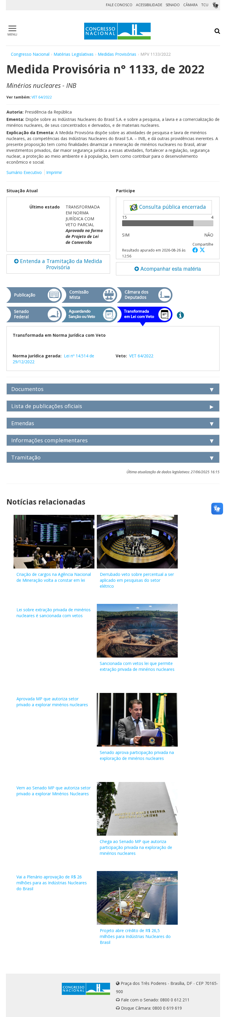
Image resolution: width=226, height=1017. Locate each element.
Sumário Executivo (24, 172)
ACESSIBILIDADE (149, 4)
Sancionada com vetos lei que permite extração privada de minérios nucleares (137, 666)
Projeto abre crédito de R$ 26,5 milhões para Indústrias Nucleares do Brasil (135, 936)
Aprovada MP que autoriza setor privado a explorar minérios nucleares (52, 701)
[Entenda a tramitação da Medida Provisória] (180, 315)
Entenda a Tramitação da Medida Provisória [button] (60, 264)
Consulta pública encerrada (172, 206)
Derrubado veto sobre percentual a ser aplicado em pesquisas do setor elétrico (137, 580)
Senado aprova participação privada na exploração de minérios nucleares (137, 755)
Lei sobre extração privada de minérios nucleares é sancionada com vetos (53, 612)
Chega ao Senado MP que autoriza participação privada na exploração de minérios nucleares (136, 847)
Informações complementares (49, 440)
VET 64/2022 (41, 97)
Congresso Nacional (30, 54)
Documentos (27, 388)
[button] (196, 250)
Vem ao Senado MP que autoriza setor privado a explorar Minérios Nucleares (53, 790)
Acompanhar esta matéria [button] (170, 268)
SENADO (173, 4)
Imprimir (54, 172)
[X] (202, 250)
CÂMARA (190, 4)
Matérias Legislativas (74, 54)
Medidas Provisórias (117, 54)
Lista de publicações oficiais (46, 406)
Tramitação (26, 457)
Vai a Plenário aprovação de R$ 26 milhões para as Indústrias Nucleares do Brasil (51, 882)
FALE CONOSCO (119, 4)
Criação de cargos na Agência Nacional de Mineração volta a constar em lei (53, 577)
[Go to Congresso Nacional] (117, 31)
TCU (204, 4)
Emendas (22, 423)
